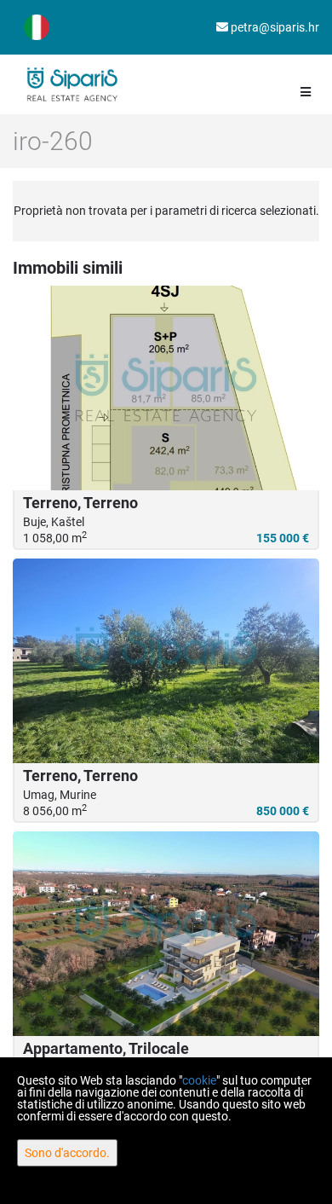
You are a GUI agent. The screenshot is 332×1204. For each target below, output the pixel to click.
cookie (199, 1080)
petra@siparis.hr (273, 27)
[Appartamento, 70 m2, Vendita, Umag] (166, 933)
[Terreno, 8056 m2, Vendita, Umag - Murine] (166, 661)
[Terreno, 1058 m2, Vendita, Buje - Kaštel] (166, 388)
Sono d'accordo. (67, 1153)
